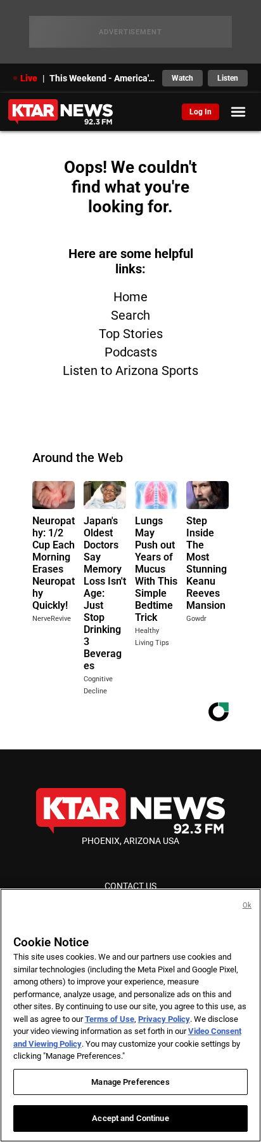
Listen (227, 78)
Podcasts (131, 352)
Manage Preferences (130, 1082)
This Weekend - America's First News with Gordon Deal (102, 78)
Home (130, 296)
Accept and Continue (130, 1118)
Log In (200, 111)
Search (130, 315)
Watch (182, 78)
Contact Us (130, 886)
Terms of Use (109, 1019)
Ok (247, 905)
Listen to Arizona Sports (130, 370)
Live (28, 78)
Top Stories (131, 333)
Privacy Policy (164, 1019)
